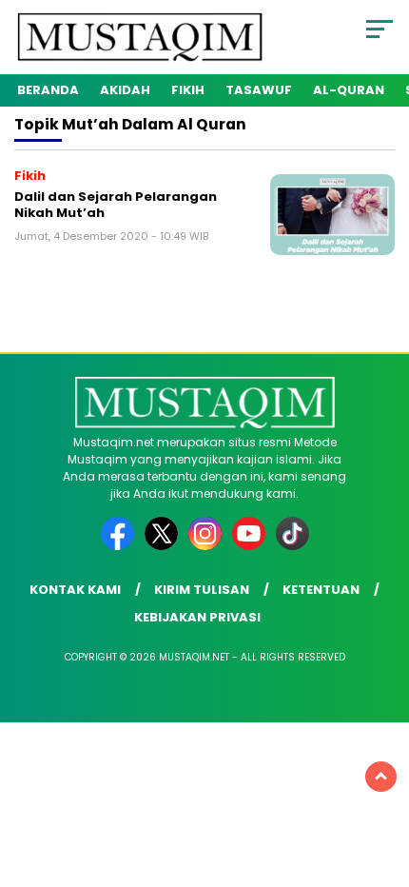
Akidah (125, 90)
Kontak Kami (75, 590)
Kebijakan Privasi (197, 617)
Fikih (187, 90)
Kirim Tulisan (201, 590)
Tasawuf (258, 90)
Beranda (48, 90)
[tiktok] (292, 546)
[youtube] (252, 546)
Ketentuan (321, 590)
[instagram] (208, 546)
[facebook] (121, 546)
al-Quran (348, 90)
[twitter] (165, 546)
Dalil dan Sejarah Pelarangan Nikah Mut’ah (115, 205)
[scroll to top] (381, 776)
